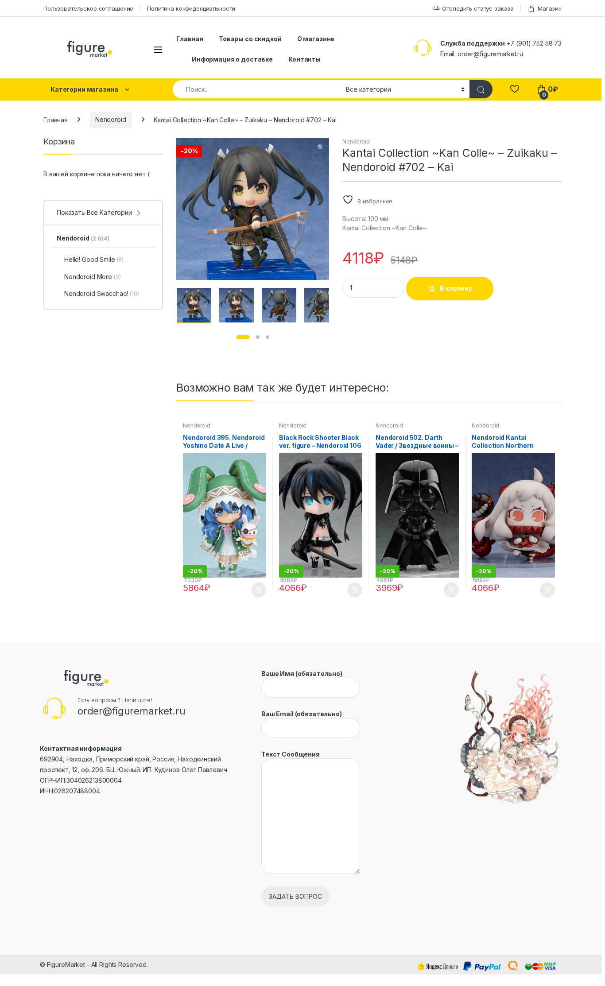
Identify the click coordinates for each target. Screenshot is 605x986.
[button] (321, 147)
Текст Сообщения (290, 754)
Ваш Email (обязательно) (301, 714)
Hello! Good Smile (94, 259)
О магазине (316, 39)
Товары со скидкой (250, 39)
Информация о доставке (232, 59)
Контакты (304, 59)
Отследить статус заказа (478, 8)
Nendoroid (110, 119)
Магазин (550, 8)
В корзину (456, 288)
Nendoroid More (92, 276)
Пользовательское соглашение (88, 8)
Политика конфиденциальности (191, 8)
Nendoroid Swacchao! (101, 293)
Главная (189, 39)
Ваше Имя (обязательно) (301, 673)
